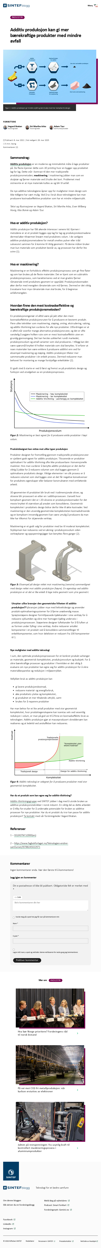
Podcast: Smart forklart (55, 1205)
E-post (16, 936)
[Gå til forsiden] (16, 1187)
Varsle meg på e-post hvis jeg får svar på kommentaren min (37, 917)
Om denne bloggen (12, 1200)
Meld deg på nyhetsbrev (55, 1201)
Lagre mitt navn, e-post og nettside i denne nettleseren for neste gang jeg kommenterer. (45, 952)
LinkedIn (7, 1224)
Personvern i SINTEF (45, 1241)
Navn (15, 924)
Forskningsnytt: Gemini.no (57, 1210)
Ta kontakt (29, 816)
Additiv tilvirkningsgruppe (23, 801)
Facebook (8, 1219)
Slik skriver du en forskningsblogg (18, 1205)
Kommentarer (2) (10, 147)
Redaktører (30, 1241)
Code (19, 897)
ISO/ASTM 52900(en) (25, 835)
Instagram (8, 1228)
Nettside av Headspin (88, 1241)
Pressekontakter (65, 1241)
